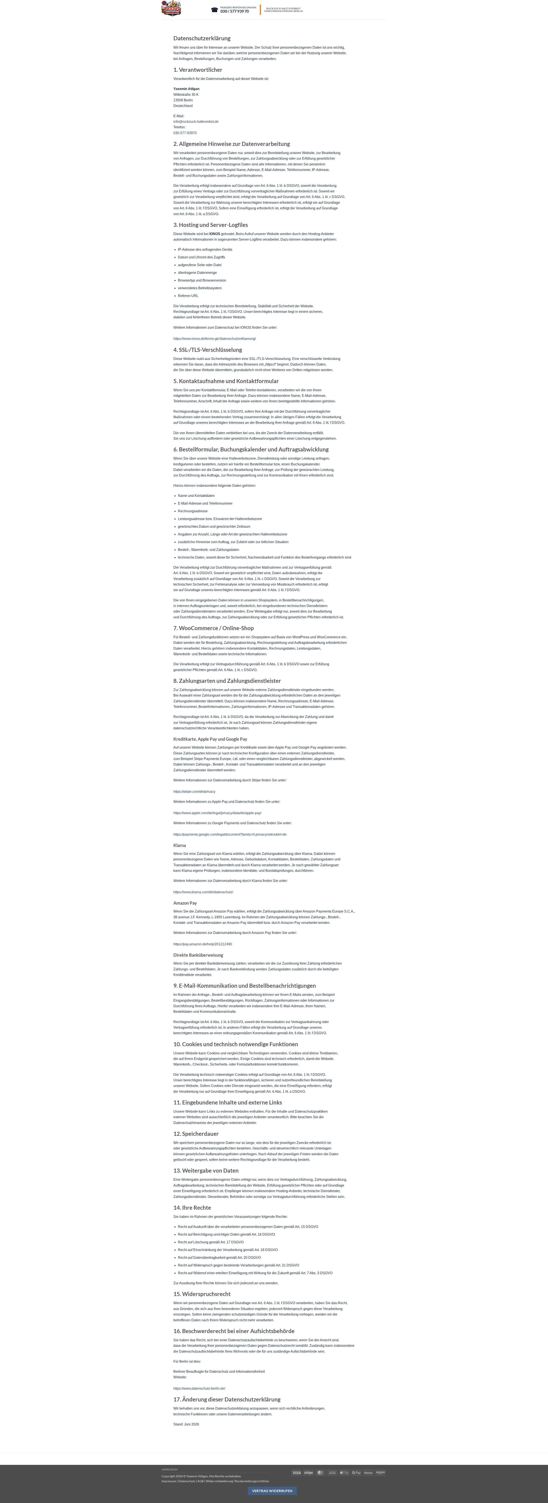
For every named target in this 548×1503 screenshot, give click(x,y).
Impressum (170, 1469)
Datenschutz (187, 1481)
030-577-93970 (185, 133)
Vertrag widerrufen (272, 1491)
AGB (200, 1481)
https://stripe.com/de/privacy (194, 791)
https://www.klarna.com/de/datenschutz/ (203, 892)
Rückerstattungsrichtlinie (252, 1481)
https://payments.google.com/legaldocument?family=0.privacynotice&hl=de (230, 834)
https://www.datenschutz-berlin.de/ (199, 1388)
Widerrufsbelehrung (219, 1481)
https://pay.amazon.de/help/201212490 (202, 944)
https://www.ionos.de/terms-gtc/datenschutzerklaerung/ (214, 338)
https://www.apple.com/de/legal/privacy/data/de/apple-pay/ (217, 813)
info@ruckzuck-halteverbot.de (196, 121)
